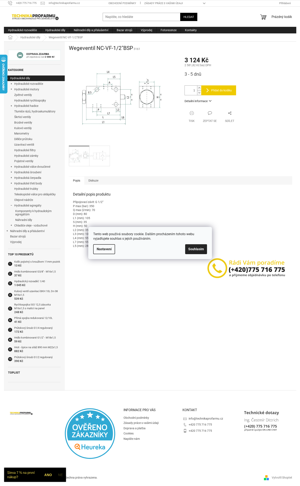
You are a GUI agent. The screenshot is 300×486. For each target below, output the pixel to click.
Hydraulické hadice (26, 105)
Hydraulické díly (20, 78)
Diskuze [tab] (93, 180)
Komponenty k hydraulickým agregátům (33, 212)
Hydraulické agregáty (27, 205)
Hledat (189, 17)
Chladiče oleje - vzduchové (30, 225)
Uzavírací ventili (24, 144)
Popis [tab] (76, 180)
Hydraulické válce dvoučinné (32, 166)
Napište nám (132, 438)
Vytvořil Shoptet (282, 477)
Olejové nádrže (23, 200)
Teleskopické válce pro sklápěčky (35, 194)
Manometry (21, 133)
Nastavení (104, 249)
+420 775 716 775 (200, 424)
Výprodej (15, 242)
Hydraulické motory (26, 89)
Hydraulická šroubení (27, 172)
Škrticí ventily (22, 117)
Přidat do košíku (221, 90)
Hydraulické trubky (26, 188)
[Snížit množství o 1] (199, 92)
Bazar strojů (18, 236)
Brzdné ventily (23, 122)
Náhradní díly (23, 220)
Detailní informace (196, 101)
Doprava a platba (135, 428)
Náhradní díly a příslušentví (27, 231)
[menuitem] (22, 30)
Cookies (129, 433)
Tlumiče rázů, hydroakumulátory (34, 111)
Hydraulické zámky (26, 155)
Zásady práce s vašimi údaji (163, 3)
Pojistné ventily (23, 161)
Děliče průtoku (23, 139)
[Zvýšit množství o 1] (199, 88)
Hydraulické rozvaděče (28, 83)
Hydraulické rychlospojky (30, 100)
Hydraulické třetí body (28, 183)
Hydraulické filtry (25, 150)
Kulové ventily (23, 128)
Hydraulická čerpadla (27, 177)
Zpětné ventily (23, 95)
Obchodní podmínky (122, 3)
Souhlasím (196, 249)
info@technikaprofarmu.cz (206, 418)
